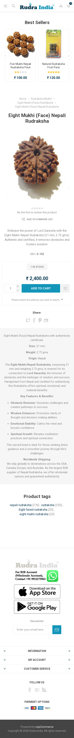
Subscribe (56, 629)
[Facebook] (30, 690)
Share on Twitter (28, 320)
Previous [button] (5, 55)
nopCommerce (44, 726)
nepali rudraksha (20, 505)
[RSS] (44, 690)
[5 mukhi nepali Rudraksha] (20, 44)
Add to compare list (40, 219)
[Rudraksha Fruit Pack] (53, 44)
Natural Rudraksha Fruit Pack (53, 65)
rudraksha (47, 505)
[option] (20, 55)
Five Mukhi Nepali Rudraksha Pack (20, 65)
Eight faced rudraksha (33, 509)
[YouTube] (37, 690)
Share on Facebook (34, 320)
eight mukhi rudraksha (34, 514)
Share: (37, 312)
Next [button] (68, 55)
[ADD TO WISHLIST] (65, 288)
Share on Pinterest (40, 320)
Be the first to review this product (37, 212)
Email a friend (46, 320)
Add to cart (41, 288)
